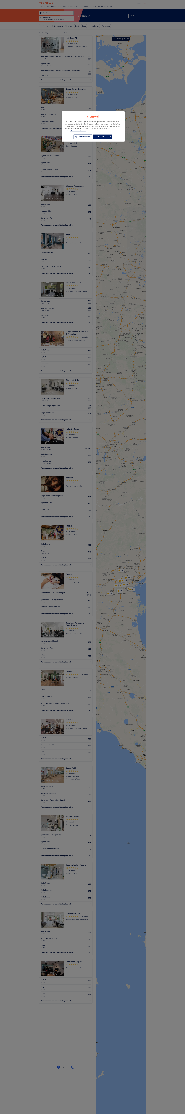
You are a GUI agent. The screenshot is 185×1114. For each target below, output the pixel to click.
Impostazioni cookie (83, 137)
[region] (93, 126)
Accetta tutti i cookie (102, 137)
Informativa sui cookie (78, 131)
